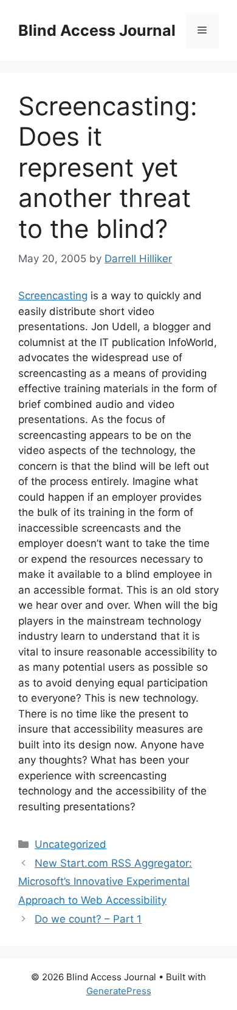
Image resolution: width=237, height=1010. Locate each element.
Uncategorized (70, 844)
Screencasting (53, 296)
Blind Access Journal (97, 30)
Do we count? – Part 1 (88, 919)
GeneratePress (118, 991)
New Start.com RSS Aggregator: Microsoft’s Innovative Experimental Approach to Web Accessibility (105, 881)
